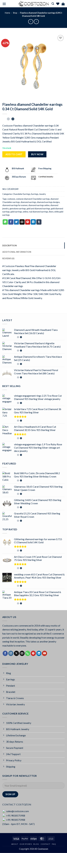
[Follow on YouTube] (44, 653)
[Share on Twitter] (16, 222)
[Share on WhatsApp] (5, 222)
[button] (4, 4)
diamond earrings (28, 202)
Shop (15, 13)
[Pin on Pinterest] (27, 222)
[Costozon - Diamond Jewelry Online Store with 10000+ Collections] (33, 3)
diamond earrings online (39, 205)
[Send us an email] (22, 653)
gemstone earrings (18, 208)
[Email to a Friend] (22, 222)
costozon (11, 199)
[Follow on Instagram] (10, 653)
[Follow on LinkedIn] (38, 653)
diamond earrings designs (48, 202)
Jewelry (42, 194)
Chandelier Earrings (21, 194)
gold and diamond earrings (38, 208)
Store (51, 211)
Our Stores (26, 844)
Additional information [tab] (16, 252)
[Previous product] (36, 21)
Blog (36, 844)
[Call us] (27, 653)
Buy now (37, 154)
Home (7, 13)
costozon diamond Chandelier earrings (33, 199)
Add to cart (14, 154)
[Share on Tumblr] (38, 222)
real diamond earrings (38, 211)
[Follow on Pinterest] (33, 653)
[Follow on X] (16, 653)
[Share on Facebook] (10, 222)
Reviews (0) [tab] (8, 258)
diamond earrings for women (15, 205)
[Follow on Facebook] (5, 653)
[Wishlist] (57, 3)
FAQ (54, 844)
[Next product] (30, 21)
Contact (45, 844)
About (14, 844)
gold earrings (16, 211)
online (25, 211)
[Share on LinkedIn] (33, 222)
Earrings (34, 194)
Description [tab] (9, 245)
